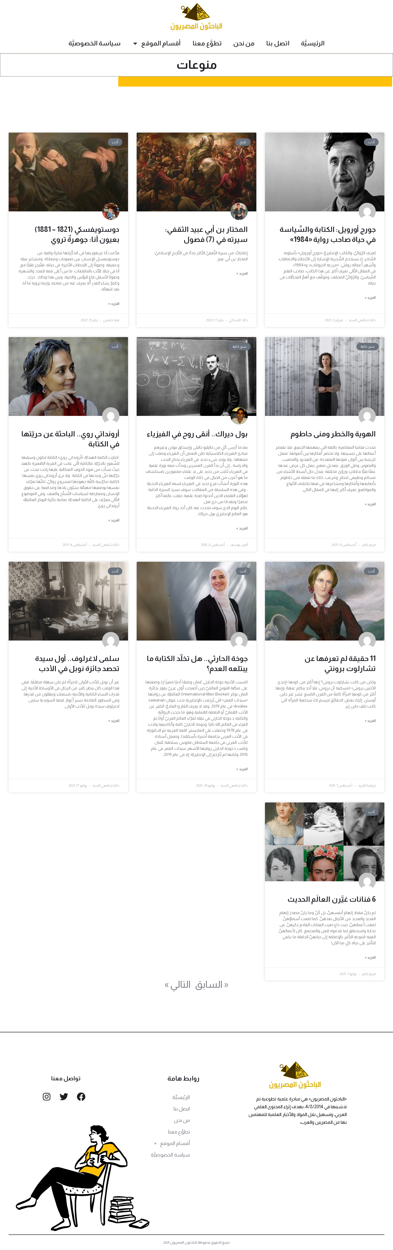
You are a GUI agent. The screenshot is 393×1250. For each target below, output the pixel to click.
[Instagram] (46, 1096)
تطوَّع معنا (207, 43)
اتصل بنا (277, 43)
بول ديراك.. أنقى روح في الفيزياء (197, 434)
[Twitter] (64, 1096)
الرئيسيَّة (313, 43)
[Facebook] (81, 1096)
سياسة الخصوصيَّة (94, 43)
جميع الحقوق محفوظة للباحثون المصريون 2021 (196, 1243)
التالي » (177, 984)
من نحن (244, 43)
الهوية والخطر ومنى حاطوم (333, 434)
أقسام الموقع (161, 43)
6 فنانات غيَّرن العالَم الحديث (331, 899)
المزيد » (370, 298)
